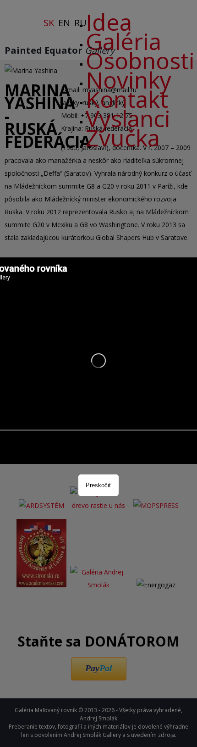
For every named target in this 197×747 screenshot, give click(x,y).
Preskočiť (98, 485)
